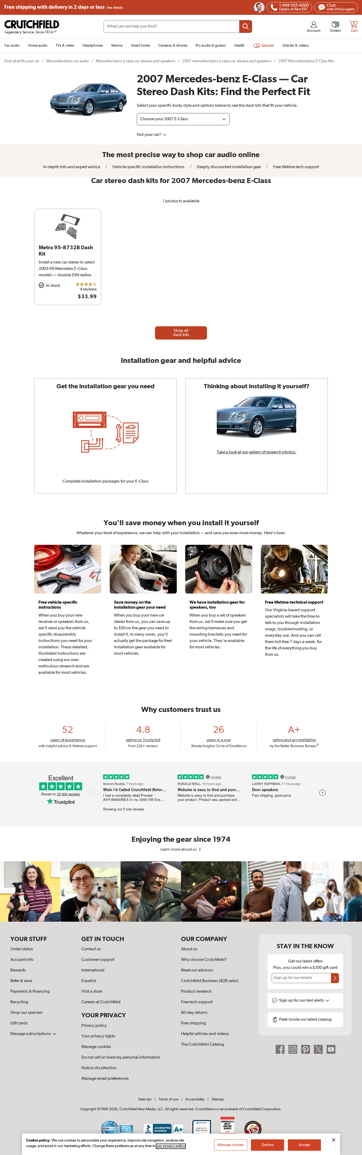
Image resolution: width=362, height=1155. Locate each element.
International (92, 970)
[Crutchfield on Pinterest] (305, 1049)
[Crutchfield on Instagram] (293, 1049)
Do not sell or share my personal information (120, 1057)
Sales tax (145, 1099)
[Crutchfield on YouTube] (331, 1049)
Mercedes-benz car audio (67, 61)
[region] (181, 891)
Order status (21, 949)
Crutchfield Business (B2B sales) (210, 981)
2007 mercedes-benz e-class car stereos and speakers (226, 61)
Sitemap (217, 1099)
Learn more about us (179, 850)
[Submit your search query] (245, 26)
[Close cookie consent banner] (334, 1140)
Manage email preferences (105, 1079)
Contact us (91, 949)
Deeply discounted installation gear (228, 167)
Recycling (19, 1002)
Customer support (97, 960)
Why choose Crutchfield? (204, 960)
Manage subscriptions (31, 1034)
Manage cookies (96, 1047)
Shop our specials (26, 1013)
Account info (21, 960)
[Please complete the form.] (335, 978)
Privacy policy (94, 1026)
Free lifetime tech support (295, 167)
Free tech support (197, 1002)
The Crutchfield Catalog (202, 1044)
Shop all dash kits (181, 333)
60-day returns (194, 1013)
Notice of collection (99, 1068)
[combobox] (178, 26)
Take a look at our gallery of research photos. (257, 452)
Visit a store (91, 991)
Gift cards (19, 1023)
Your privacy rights (98, 1036)
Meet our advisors (197, 970)
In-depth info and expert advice (71, 167)
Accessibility (195, 1099)
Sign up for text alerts (302, 1000)
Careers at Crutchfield (101, 1002)
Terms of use (168, 1099)
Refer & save (21, 981)
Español (88, 981)
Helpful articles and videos (205, 1034)
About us (189, 949)
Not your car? (149, 135)
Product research (196, 991)
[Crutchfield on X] (318, 1049)
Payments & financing (30, 991)
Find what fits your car (21, 61)
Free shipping (63, 7)
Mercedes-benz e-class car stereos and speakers (135, 61)
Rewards (18, 970)
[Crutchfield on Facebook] (280, 1049)
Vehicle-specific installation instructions (148, 167)
